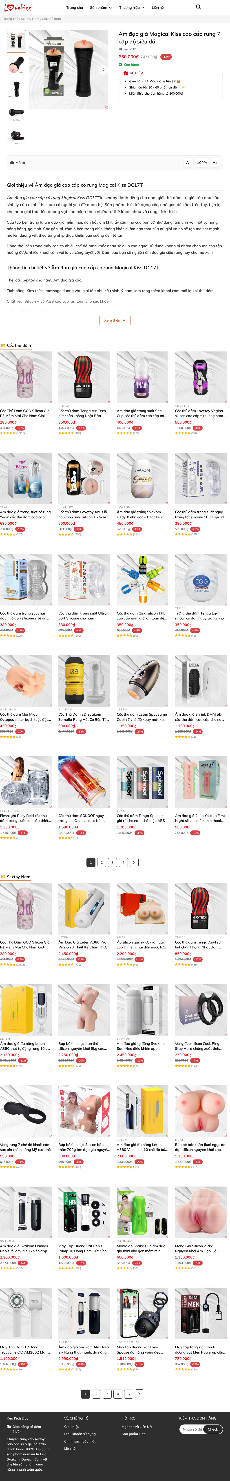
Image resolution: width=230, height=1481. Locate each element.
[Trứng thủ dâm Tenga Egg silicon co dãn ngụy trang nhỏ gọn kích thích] (201, 580)
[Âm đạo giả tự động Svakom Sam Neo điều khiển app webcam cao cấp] (142, 1010)
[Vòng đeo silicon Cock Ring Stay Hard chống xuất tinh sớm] (201, 1010)
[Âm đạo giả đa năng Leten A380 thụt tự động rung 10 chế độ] (26, 1010)
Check (213, 1429)
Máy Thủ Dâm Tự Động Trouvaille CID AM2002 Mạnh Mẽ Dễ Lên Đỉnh (24, 1352)
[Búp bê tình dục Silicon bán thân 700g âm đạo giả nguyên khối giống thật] (84, 1111)
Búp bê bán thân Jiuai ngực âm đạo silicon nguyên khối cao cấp (200, 1149)
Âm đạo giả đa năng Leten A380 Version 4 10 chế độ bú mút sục (141, 1149)
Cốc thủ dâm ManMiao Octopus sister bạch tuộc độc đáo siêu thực (24, 719)
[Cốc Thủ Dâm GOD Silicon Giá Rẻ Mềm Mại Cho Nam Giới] (26, 377)
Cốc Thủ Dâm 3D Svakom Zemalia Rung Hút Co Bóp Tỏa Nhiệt (83, 719)
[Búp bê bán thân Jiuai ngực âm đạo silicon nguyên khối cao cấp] (201, 1111)
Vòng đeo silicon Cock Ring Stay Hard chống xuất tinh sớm (197, 1048)
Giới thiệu (71, 1426)
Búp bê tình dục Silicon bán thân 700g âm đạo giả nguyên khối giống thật (83, 1149)
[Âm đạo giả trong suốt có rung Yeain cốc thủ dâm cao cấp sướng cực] (26, 478)
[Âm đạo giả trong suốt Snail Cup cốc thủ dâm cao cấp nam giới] (142, 377)
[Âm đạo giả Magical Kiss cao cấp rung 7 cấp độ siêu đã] (68, 69)
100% (202, 162)
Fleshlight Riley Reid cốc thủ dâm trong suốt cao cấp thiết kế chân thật (24, 820)
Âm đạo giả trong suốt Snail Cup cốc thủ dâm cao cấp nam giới (142, 415)
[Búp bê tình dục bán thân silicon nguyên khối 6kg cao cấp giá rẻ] (84, 1010)
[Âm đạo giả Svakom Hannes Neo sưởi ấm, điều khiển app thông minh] (26, 1212)
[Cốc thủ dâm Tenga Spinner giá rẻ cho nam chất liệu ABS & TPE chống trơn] (142, 782)
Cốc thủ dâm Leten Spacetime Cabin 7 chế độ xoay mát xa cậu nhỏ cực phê (142, 719)
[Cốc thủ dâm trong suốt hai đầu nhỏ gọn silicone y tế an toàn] (26, 580)
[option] (16, 41)
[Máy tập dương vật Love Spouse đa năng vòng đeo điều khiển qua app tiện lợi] (142, 1313)
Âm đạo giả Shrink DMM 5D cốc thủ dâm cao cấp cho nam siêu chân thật (200, 719)
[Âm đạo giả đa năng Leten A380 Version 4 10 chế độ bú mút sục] (142, 1111)
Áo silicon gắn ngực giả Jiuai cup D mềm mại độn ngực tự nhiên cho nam (140, 947)
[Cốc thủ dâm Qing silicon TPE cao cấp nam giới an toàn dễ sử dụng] (142, 580)
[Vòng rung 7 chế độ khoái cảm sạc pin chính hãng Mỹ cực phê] (26, 1111)
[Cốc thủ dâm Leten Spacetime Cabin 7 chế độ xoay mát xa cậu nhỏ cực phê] (142, 681)
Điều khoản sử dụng (80, 1434)
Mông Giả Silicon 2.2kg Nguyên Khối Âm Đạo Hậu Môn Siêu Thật (197, 1251)
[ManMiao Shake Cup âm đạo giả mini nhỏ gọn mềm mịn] (142, 1212)
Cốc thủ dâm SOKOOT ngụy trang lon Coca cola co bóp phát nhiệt (81, 820)
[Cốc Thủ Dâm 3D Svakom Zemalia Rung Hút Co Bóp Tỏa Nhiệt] (84, 681)
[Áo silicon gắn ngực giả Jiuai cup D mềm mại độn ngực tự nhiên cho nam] (142, 908)
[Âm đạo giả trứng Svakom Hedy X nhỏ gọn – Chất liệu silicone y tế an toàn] (142, 478)
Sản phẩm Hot (133, 1434)
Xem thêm (113, 320)
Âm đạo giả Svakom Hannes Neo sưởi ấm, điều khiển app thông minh (24, 1251)
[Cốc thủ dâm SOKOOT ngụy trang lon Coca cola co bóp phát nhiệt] (84, 782)
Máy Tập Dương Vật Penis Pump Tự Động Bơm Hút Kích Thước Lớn (82, 1251)
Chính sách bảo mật (79, 1441)
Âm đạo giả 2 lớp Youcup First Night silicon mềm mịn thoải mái (200, 820)
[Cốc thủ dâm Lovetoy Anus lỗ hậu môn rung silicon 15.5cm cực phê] (84, 478)
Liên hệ (69, 1448)
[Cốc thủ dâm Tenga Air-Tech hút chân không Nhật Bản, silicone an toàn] (84, 377)
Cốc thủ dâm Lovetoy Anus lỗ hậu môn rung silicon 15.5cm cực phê (82, 517)
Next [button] (103, 70)
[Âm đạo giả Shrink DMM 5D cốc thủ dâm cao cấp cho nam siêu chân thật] (201, 681)
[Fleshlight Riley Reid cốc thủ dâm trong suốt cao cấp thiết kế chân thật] (26, 782)
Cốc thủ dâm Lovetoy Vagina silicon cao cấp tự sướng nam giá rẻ (199, 415)
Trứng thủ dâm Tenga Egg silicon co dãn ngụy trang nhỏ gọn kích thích (199, 618)
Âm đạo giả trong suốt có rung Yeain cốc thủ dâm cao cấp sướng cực (25, 517)
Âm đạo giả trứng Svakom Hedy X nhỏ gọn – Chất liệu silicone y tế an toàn (139, 517)
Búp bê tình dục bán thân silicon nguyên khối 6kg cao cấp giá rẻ (81, 1048)
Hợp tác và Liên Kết (137, 1426)
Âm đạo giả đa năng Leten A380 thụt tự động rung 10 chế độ (25, 1048)
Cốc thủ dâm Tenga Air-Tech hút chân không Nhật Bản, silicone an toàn (82, 415)
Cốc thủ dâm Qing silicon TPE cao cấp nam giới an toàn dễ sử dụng (141, 618)
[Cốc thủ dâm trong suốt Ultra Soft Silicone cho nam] (84, 580)
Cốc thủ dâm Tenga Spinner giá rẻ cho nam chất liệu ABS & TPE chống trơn (142, 820)
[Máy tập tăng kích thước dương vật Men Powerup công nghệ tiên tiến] (201, 1313)
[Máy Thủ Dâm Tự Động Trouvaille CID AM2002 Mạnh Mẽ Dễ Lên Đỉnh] (26, 1313)
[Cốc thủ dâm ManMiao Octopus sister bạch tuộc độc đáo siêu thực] (26, 681)
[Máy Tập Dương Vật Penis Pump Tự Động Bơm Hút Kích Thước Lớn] (84, 1212)
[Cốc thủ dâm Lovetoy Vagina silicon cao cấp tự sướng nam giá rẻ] (201, 377)
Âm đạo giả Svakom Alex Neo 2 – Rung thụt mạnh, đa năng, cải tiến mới (83, 1352)
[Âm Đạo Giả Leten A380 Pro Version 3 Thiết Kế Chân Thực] (84, 908)
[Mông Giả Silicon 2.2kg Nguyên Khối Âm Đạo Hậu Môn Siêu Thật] (201, 1212)
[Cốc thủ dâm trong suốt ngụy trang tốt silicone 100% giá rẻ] (201, 478)
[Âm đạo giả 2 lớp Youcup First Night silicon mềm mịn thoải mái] (201, 782)
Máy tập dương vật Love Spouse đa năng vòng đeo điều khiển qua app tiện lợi (139, 1352)
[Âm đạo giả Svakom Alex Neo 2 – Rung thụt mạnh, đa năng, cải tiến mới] (84, 1313)
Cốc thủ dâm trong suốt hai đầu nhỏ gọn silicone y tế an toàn (23, 618)
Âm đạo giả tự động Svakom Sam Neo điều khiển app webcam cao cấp (141, 1048)
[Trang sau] (134, 862)
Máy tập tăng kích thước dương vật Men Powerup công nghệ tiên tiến (200, 1352)
